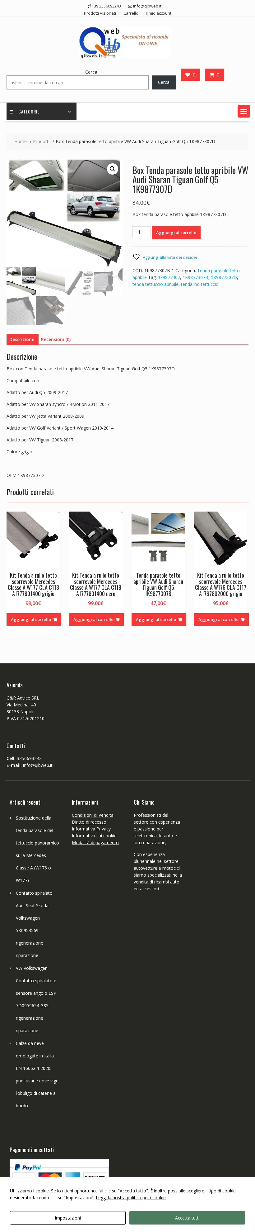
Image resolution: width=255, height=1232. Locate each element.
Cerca (91, 72)
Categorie (28, 111)
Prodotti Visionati (100, 13)
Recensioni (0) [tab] (56, 339)
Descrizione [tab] (21, 339)
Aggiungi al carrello (176, 232)
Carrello (130, 13)
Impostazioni (68, 1218)
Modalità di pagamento (95, 842)
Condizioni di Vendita (93, 815)
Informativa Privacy (91, 829)
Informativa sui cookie (94, 836)
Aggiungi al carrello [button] (31, 619)
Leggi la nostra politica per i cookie (131, 1198)
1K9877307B (195, 277)
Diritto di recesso (89, 822)
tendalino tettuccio (200, 284)
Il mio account (158, 13)
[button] (244, 111)
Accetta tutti (187, 1218)
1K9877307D (224, 277)
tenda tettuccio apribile (155, 284)
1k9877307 (169, 277)
